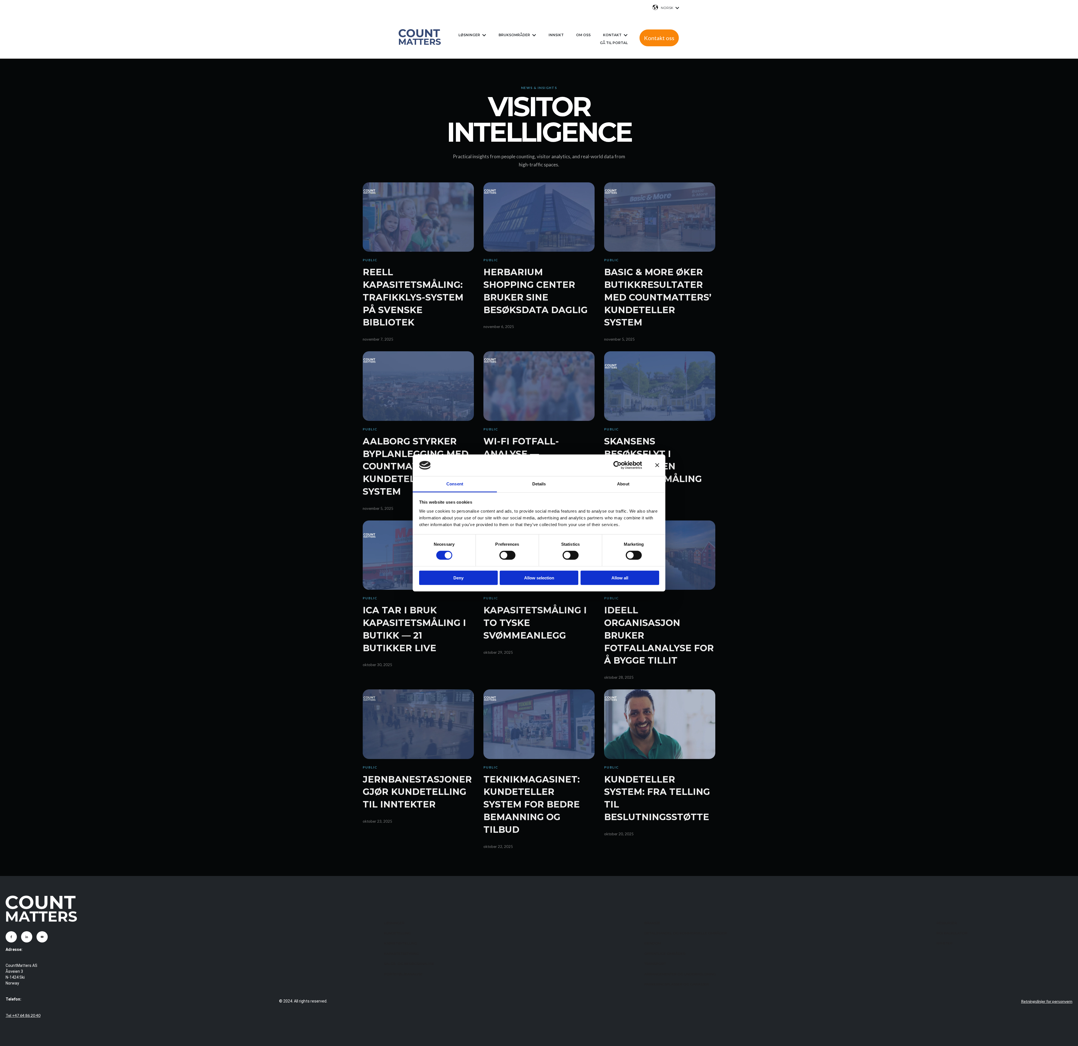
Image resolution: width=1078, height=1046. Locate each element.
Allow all (619, 577)
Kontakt (612, 35)
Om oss (583, 35)
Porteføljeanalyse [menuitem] (403, 974)
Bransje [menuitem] (652, 923)
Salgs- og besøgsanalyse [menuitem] (409, 964)
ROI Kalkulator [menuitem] (952, 933)
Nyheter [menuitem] (945, 943)
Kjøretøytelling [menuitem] (400, 943)
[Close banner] (657, 465)
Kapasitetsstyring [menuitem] (401, 953)
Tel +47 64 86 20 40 (23, 1015)
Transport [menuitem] (655, 964)
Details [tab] (539, 483)
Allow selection (539, 577)
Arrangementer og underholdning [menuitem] (680, 974)
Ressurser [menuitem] (947, 923)
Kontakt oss (659, 38)
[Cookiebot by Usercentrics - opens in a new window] (617, 465)
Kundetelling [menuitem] (397, 933)
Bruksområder (514, 35)
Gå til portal (614, 43)
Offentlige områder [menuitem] (665, 953)
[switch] (507, 555)
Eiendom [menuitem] (652, 943)
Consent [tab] (454, 483)
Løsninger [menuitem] (394, 923)
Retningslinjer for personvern (1046, 1001)
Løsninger (469, 35)
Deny (458, 577)
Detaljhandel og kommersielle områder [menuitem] (685, 933)
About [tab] (623, 483)
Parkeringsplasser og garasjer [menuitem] (676, 984)
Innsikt (556, 35)
